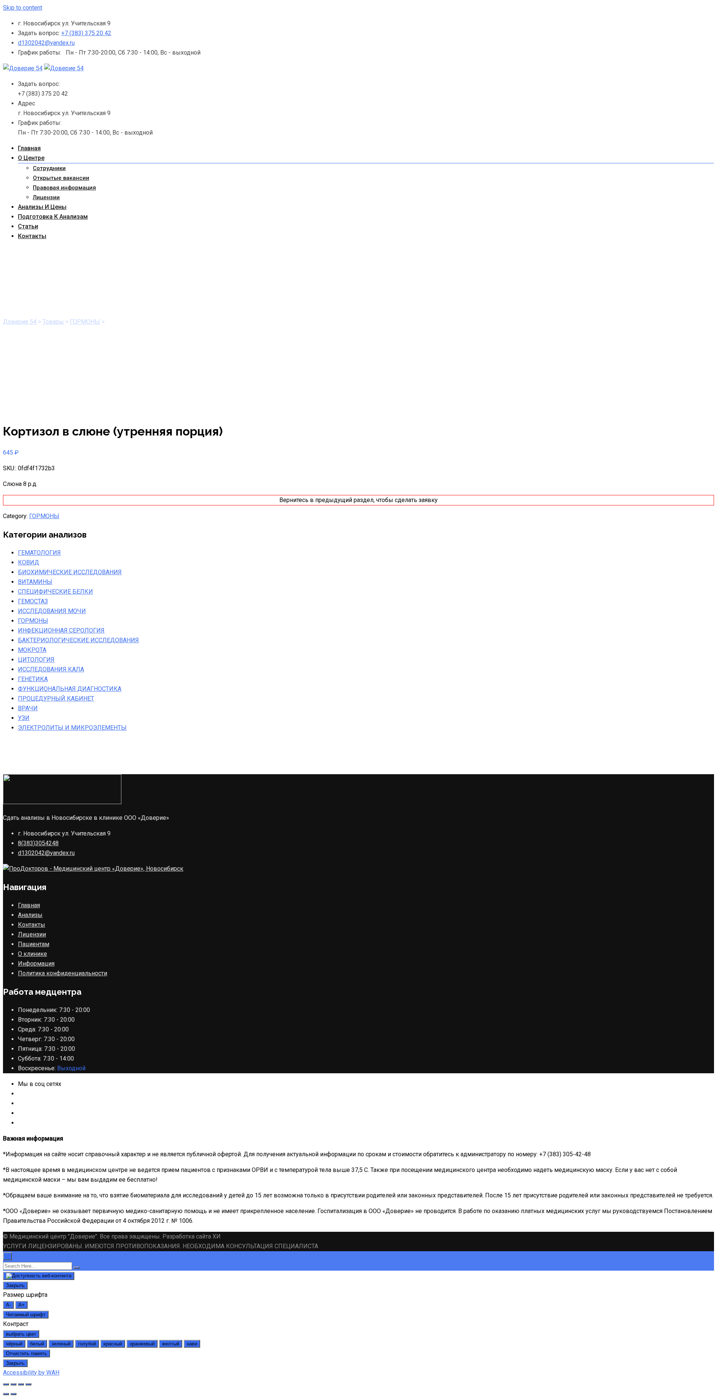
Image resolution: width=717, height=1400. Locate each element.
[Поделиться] (13, 1384)
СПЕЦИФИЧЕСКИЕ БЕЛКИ (55, 591)
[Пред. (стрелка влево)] (6, 1394)
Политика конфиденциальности (62, 973)
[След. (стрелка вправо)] (13, 1394)
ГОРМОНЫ (44, 516)
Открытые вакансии (61, 178)
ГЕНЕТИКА (33, 679)
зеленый (61, 1344)
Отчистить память (26, 1353)
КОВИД (28, 562)
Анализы (30, 915)
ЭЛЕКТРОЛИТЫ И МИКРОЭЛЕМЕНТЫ (72, 727)
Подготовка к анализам (53, 216)
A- (8, 1305)
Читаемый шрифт (26, 1314)
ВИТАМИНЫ (35, 581)
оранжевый (142, 1344)
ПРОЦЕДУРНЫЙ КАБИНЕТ (56, 698)
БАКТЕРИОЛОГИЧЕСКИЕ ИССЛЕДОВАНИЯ (78, 640)
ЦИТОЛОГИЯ (36, 659)
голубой (87, 1344)
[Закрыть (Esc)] (6, 1384)
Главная (29, 148)
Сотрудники (49, 168)
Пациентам (33, 944)
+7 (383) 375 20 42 (86, 33)
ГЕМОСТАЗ (33, 601)
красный (112, 1344)
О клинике (32, 953)
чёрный (14, 1344)
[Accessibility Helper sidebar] (38, 1276)
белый (37, 1344)
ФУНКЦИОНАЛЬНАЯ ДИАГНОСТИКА (69, 688)
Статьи (28, 226)
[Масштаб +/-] (28, 1384)
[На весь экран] (21, 1384)
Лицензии (46, 197)
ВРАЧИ (28, 708)
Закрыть (15, 1285)
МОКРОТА (32, 649)
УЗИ (24, 717)
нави (192, 1344)
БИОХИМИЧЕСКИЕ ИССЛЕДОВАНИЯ (70, 572)
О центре (31, 157)
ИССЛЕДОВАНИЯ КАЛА (51, 669)
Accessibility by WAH (31, 1372)
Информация (36, 963)
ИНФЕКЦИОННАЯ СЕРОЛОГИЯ (61, 630)
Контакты (32, 236)
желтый (170, 1344)
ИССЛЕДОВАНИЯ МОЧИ (52, 611)
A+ (21, 1305)
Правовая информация (64, 187)
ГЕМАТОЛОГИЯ (39, 552)
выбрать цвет (21, 1334)
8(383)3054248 (38, 843)
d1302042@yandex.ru (46, 42)
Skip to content (22, 7)
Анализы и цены (42, 206)
